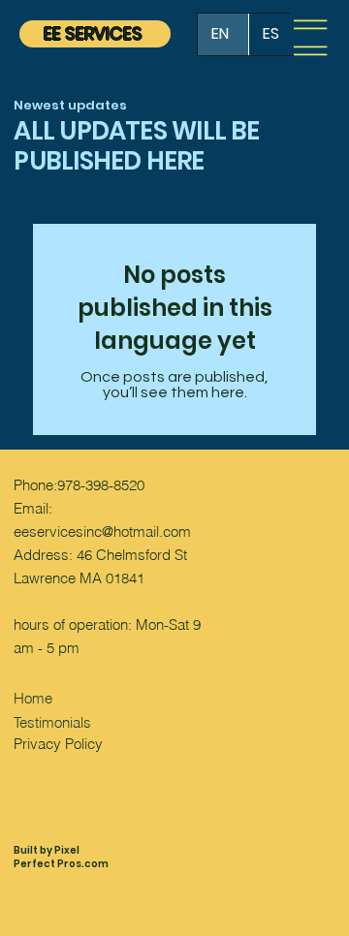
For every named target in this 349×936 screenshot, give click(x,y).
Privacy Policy (58, 743)
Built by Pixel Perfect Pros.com (61, 857)
